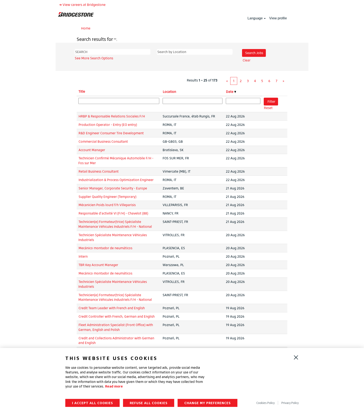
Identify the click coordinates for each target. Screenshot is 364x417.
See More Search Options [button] (94, 58)
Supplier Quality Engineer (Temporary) (107, 197)
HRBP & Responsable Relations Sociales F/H (112, 116)
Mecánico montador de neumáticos (105, 248)
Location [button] (169, 91)
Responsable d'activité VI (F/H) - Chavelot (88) (113, 213)
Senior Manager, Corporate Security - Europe (113, 188)
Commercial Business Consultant (103, 141)
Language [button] (256, 18)
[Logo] (76, 14)
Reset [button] (268, 108)
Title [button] (82, 91)
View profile (278, 18)
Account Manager (92, 150)
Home (85, 28)
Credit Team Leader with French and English (112, 308)
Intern (83, 256)
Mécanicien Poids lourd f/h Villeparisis (107, 205)
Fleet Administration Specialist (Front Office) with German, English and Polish (115, 327)
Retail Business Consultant (99, 171)
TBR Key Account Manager (98, 265)
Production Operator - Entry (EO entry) (108, 125)
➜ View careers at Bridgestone (82, 5)
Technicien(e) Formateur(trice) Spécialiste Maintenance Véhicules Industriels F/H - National (115, 224)
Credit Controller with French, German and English (117, 316)
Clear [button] (246, 60)
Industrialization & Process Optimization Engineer (116, 180)
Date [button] (230, 91)
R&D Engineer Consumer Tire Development (111, 133)
